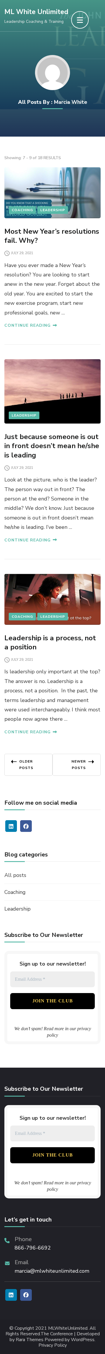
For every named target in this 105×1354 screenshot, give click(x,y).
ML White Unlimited (36, 11)
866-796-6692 (33, 1247)
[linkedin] (11, 826)
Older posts (26, 764)
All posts (15, 875)
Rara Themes (29, 1340)
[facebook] (26, 826)
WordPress (82, 1340)
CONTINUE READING (27, 325)
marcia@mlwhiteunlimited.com (52, 1270)
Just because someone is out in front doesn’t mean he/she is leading (51, 446)
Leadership (52, 210)
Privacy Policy (52, 1345)
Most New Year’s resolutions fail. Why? (51, 236)
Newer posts (78, 764)
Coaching (22, 210)
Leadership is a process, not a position (50, 642)
